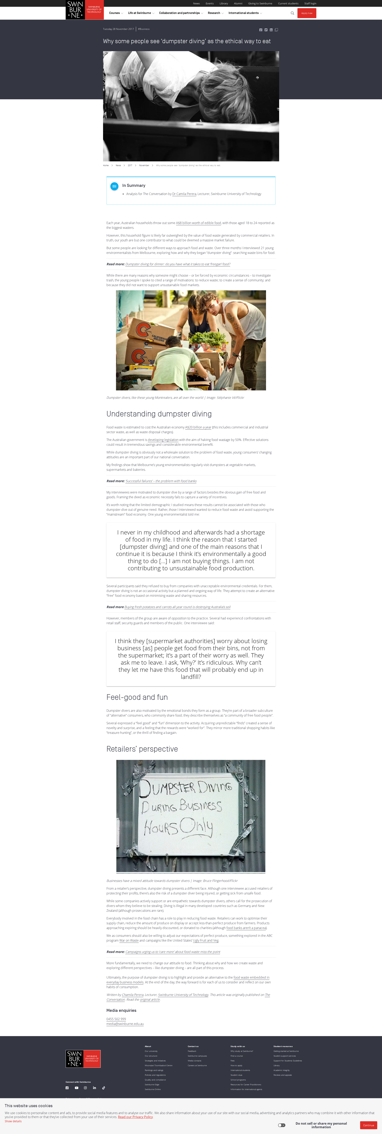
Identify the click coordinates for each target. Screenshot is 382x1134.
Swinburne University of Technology (183, 995)
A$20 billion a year (198, 427)
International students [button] (245, 14)
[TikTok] (103, 1088)
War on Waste (129, 940)
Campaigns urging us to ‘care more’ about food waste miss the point (172, 952)
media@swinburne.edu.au (125, 1024)
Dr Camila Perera (184, 194)
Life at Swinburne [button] (141, 14)
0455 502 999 (116, 1019)
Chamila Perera (132, 995)
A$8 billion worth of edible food (198, 223)
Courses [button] (116, 14)
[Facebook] (67, 1088)
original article (150, 999)
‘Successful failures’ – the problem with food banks (160, 481)
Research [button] (216, 14)
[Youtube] (76, 1088)
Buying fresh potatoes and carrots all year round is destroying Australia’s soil (177, 607)
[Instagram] (85, 1088)
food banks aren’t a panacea (246, 928)
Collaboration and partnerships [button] (181, 14)
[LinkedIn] (94, 1088)
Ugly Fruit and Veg (205, 940)
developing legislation (163, 440)
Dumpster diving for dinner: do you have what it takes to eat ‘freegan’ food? (177, 264)
